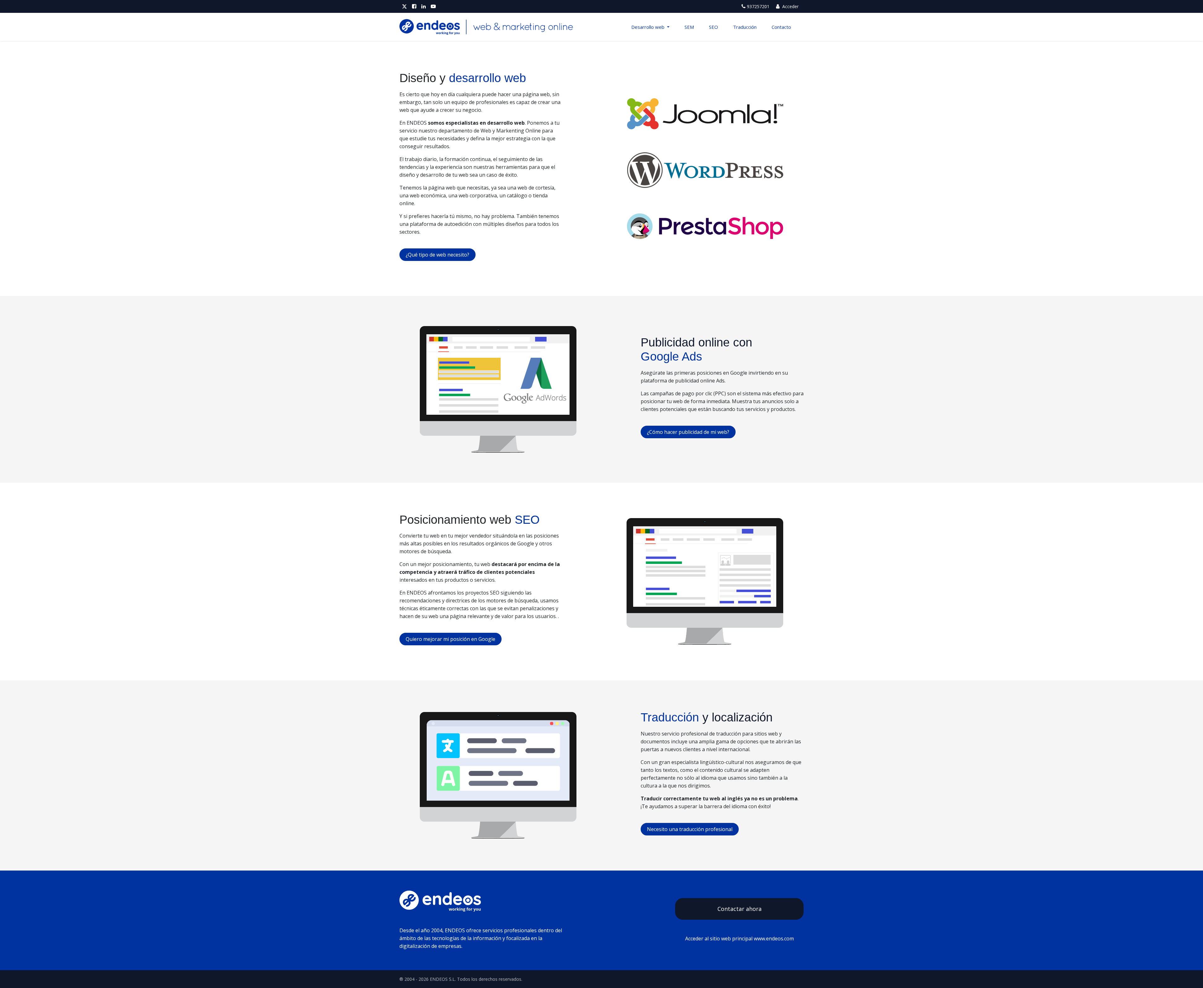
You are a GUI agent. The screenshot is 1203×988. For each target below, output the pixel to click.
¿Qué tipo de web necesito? (437, 254)
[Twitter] (404, 6)
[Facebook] (414, 6)
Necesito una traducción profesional (689, 829)
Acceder (790, 6)
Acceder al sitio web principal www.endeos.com (739, 938)
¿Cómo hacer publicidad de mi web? (688, 432)
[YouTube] (433, 6)
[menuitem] (650, 27)
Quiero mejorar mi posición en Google (450, 639)
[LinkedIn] (423, 6)
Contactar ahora (739, 909)
